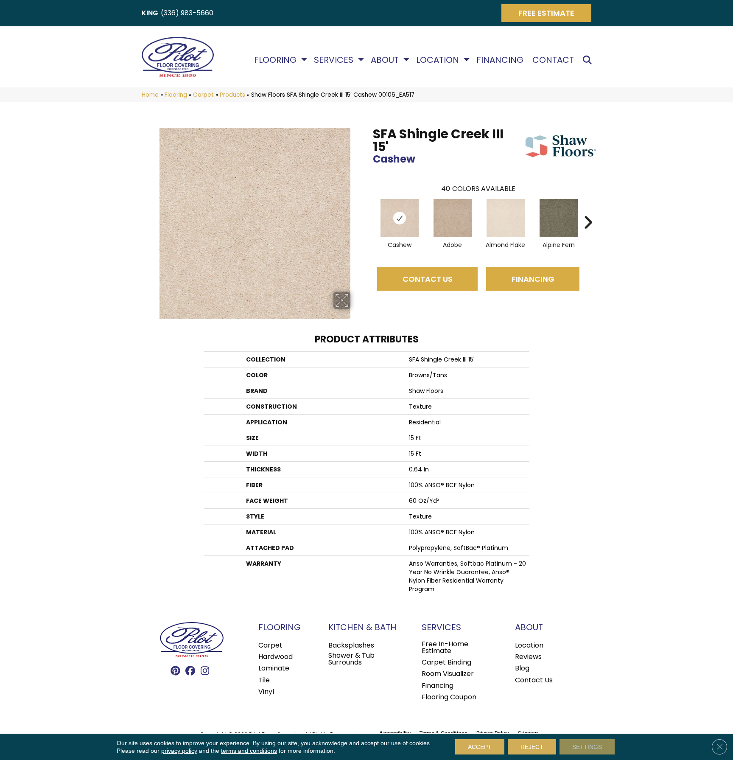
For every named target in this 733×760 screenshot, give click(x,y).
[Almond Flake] (505, 218)
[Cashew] (399, 218)
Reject (531, 746)
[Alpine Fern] (558, 218)
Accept (480, 746)
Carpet (203, 95)
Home (150, 95)
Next (588, 209)
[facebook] (190, 671)
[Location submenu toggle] (466, 59)
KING (150, 13)
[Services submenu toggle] (361, 59)
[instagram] (205, 671)
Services (333, 60)
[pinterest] (175, 671)
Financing (499, 60)
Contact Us (428, 279)
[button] (589, 60)
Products (232, 95)
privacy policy (179, 750)
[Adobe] (452, 218)
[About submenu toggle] (406, 59)
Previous (368, 209)
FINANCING (533, 279)
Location (437, 60)
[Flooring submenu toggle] (304, 59)
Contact (553, 60)
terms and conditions (249, 750)
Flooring (275, 60)
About (385, 60)
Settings (587, 746)
